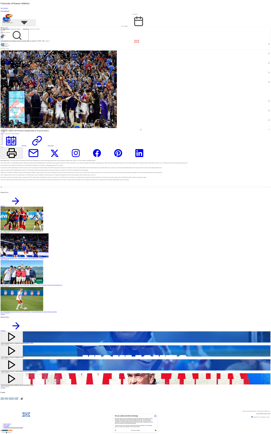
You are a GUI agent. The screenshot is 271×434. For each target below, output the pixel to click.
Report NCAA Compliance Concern (261, 417)
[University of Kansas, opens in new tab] (9, 415)
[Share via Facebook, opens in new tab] (97, 158)
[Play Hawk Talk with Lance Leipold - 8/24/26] (12, 378)
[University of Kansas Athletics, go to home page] (7, 16)
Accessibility (6, 426)
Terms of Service (7, 423)
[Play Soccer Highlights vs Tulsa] (12, 351)
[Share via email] (33, 158)
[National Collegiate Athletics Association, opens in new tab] (49, 414)
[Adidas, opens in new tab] (38, 415)
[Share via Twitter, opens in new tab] (54, 158)
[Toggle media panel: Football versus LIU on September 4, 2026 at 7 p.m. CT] (140, 129)
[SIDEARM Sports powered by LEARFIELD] (7, 432)
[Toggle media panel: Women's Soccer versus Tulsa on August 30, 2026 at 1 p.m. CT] (269, 72)
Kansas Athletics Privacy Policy (263, 413)
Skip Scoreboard (4, 8)
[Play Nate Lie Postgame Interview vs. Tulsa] (12, 337)
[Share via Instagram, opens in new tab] (75, 158)
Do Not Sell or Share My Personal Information (13, 427)
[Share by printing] (12, 153)
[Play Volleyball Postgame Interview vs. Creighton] (12, 364)
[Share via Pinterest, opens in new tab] (118, 158)
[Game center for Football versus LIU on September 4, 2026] (269, 129)
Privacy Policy (6, 425)
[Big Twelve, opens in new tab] (26, 414)
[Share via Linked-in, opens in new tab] (139, 158)
